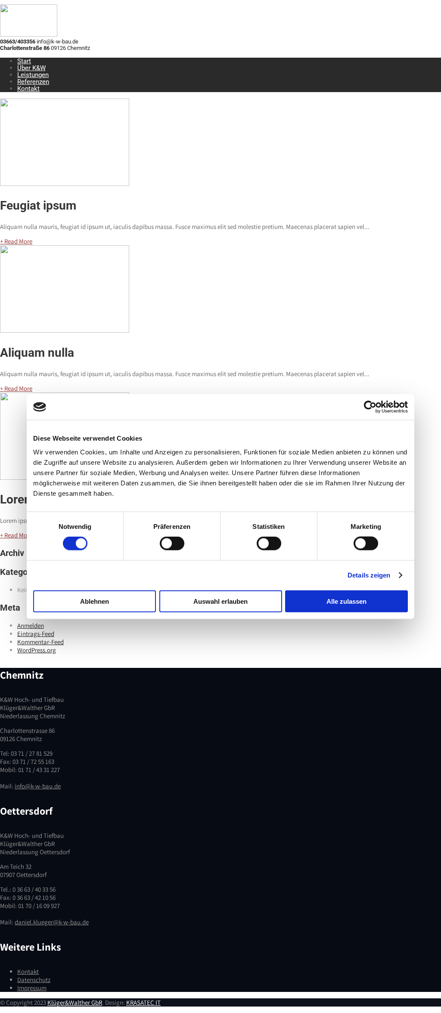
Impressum (32, 988)
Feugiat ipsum (38, 205)
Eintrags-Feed (35, 634)
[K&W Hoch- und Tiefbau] (28, 34)
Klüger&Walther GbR (74, 1002)
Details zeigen (369, 575)
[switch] (172, 543)
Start (24, 61)
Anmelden (30, 625)
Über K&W (31, 68)
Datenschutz (33, 980)
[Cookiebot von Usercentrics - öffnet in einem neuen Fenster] (370, 407)
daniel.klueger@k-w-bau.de (52, 922)
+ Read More (16, 241)
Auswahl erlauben (220, 601)
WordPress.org (36, 650)
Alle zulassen (346, 601)
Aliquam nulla (37, 353)
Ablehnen (94, 601)
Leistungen (33, 75)
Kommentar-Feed (40, 642)
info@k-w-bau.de (38, 786)
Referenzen (33, 82)
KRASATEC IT (143, 1002)
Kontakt (28, 89)
